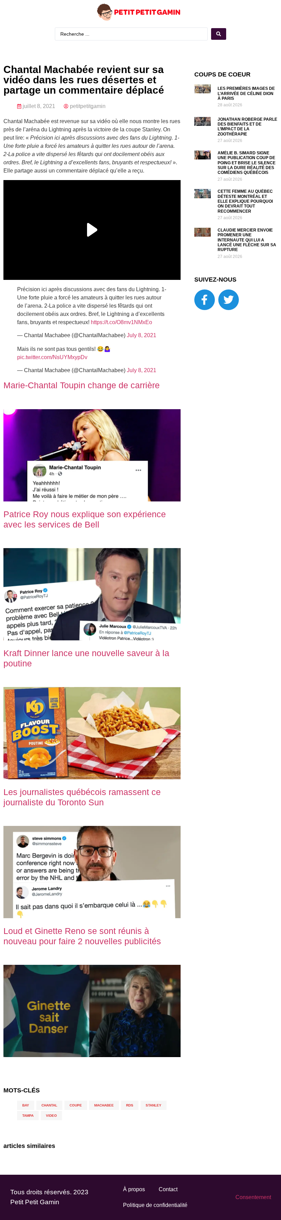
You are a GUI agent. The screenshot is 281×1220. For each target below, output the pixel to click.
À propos (134, 1189)
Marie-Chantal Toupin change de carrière (81, 385)
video (51, 1115)
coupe (76, 1105)
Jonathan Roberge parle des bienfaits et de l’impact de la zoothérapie (247, 127)
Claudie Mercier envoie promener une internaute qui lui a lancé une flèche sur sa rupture (247, 240)
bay (25, 1105)
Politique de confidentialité (155, 1205)
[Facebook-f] (204, 299)
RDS (129, 1105)
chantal (49, 1105)
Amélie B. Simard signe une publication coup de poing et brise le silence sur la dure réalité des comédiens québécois (247, 163)
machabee (104, 1105)
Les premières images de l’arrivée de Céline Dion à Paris (246, 93)
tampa (28, 1115)
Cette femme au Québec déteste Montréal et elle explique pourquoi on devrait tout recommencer (245, 201)
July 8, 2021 (141, 335)
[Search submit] (218, 34)
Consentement (253, 1197)
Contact (168, 1189)
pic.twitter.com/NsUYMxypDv (52, 357)
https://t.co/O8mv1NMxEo (121, 322)
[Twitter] (228, 299)
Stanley (153, 1105)
